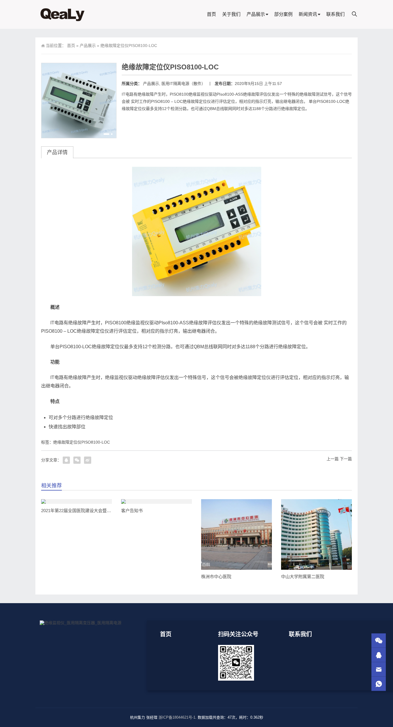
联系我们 (335, 14)
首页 (211, 14)
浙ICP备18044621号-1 (177, 717)
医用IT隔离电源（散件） (183, 83)
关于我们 (231, 14)
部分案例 (283, 14)
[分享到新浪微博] (87, 460)
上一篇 (333, 459)
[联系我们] (378, 655)
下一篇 (346, 459)
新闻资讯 (308, 14)
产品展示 (256, 14)
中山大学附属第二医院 (302, 576)
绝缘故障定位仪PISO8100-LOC (81, 442)
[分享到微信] (77, 460)
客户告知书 (132, 510)
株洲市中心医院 (216, 576)
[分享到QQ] (66, 460)
